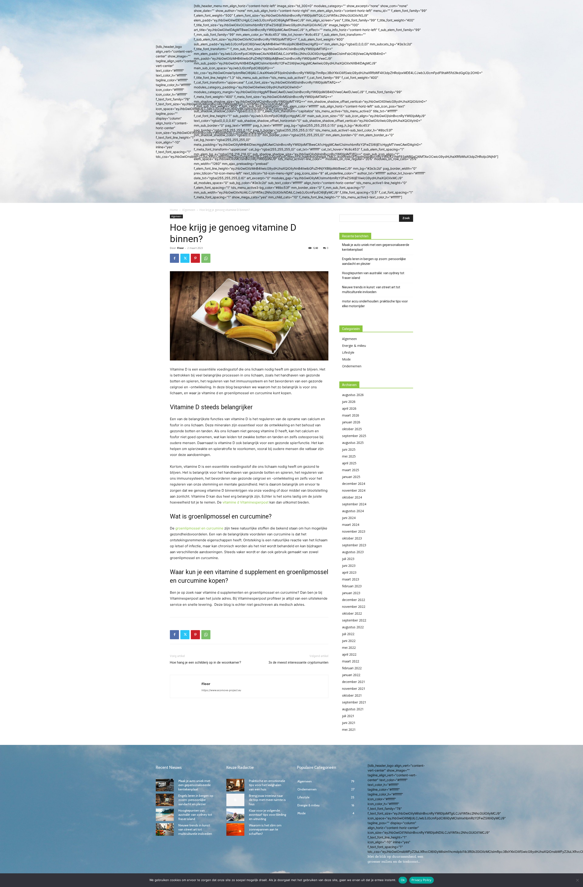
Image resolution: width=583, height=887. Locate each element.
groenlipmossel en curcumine (199, 528)
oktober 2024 (352, 497)
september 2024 (354, 504)
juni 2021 (348, 723)
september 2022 (354, 620)
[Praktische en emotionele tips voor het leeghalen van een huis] (235, 785)
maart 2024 (350, 524)
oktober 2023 (352, 538)
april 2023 (349, 572)
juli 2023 (348, 559)
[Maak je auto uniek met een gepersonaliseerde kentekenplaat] (165, 785)
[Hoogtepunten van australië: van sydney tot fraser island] (165, 814)
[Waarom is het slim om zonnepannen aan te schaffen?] (235, 829)
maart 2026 (350, 415)
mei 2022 (349, 647)
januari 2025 (351, 477)
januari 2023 (351, 593)
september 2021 (354, 702)
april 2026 (349, 408)
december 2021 (353, 682)
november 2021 (353, 688)
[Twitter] (184, 258)
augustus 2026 (353, 395)
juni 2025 (348, 449)
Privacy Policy (422, 880)
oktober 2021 (352, 695)
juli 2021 (348, 716)
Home (174, 210)
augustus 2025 (353, 442)
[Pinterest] (195, 258)
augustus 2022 (353, 627)
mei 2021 (349, 729)
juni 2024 (348, 518)
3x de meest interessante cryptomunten (298, 662)
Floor (180, 248)
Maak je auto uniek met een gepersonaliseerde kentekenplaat (375, 247)
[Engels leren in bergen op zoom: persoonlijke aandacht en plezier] (165, 800)
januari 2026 (351, 422)
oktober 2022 (352, 613)
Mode (346, 359)
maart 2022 (350, 661)
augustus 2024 (353, 511)
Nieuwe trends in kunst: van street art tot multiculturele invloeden (371, 289)
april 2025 (349, 463)
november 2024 (353, 490)
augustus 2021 (353, 709)
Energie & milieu (354, 345)
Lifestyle (348, 352)
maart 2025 (350, 470)
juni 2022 (348, 641)
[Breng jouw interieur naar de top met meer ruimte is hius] (235, 800)
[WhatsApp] (205, 258)
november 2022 (353, 606)
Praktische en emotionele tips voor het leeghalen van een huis (267, 785)
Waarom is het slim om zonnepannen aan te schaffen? (265, 829)
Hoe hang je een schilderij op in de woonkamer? (205, 662)
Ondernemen (351, 366)
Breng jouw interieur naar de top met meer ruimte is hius (267, 800)
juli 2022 (348, 634)
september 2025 (354, 436)
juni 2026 (348, 401)
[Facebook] (174, 258)
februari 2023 (352, 586)
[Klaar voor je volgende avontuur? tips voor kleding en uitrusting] (235, 814)
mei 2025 (349, 456)
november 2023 (353, 531)
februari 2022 (352, 668)
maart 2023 (350, 579)
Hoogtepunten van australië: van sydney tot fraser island (373, 275)
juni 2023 (348, 565)
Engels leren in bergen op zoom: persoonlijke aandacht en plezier (374, 261)
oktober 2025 (352, 429)
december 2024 (353, 483)
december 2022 (353, 600)
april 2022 (349, 654)
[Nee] (577, 880)
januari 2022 (351, 675)
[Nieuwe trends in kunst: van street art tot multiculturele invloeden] (165, 829)
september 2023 (354, 545)
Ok (403, 880)
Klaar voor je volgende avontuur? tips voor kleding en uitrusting (267, 814)
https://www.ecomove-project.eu (221, 690)
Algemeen (188, 210)
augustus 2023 (353, 552)
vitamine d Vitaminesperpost (245, 502)
